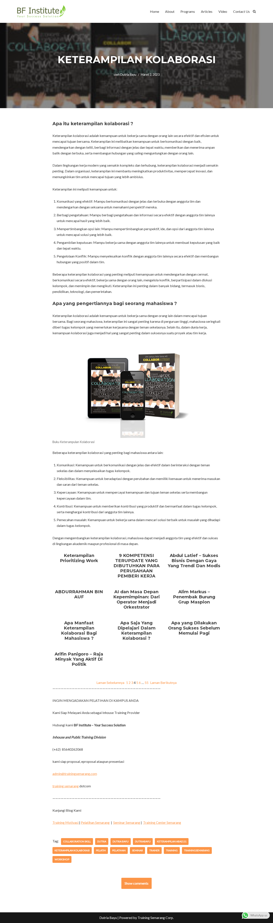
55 (146, 682)
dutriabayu (143, 841)
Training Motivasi (65, 822)
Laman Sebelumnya (110, 682)
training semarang (65, 786)
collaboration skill (77, 841)
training (172, 850)
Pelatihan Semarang (95, 822)
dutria (101, 841)
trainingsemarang (197, 850)
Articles (206, 11)
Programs (187, 11)
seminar (137, 850)
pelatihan (119, 850)
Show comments (136, 883)
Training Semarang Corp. (156, 918)
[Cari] (254, 11)
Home (154, 11)
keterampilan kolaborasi (72, 850)
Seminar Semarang (126, 822)
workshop (62, 859)
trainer (154, 850)
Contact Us (241, 11)
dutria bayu (121, 841)
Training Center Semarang (162, 822)
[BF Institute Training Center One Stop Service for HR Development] (41, 11)
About (169, 11)
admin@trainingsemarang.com (74, 774)
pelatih (101, 850)
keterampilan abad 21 (171, 841)
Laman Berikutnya (163, 682)
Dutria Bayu (128, 74)
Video (222, 11)
